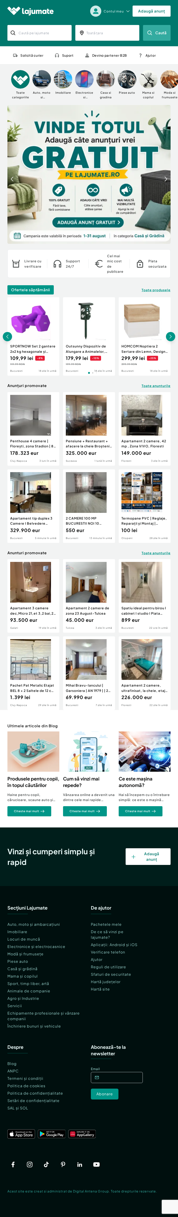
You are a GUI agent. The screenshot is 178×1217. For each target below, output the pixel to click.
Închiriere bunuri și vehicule (34, 1026)
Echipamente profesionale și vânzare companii (43, 1016)
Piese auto (17, 961)
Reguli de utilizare (108, 966)
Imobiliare (17, 931)
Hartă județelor (106, 981)
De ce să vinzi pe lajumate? (107, 934)
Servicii (14, 1005)
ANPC (13, 1070)
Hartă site (100, 989)
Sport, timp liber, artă (28, 983)
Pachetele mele (106, 924)
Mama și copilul (22, 976)
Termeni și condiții (25, 1078)
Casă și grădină (22, 968)
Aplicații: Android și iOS (114, 944)
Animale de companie (28, 990)
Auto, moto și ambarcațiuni (33, 924)
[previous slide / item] (12, 174)
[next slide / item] (166, 174)
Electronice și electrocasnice (36, 946)
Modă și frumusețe (25, 953)
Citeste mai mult (26, 811)
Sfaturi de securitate (111, 974)
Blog (12, 1063)
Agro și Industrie (23, 998)
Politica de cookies (26, 1085)
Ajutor (96, 959)
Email (95, 1069)
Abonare (104, 1093)
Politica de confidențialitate (35, 1093)
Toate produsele (156, 290)
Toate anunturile (156, 386)
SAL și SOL (17, 1108)
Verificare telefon (108, 952)
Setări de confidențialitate (33, 1100)
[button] (148, 239)
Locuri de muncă (23, 939)
